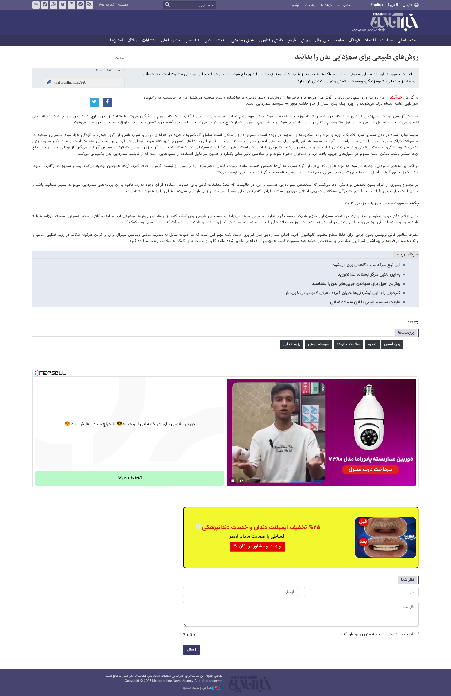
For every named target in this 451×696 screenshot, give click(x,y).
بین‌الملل (322, 40)
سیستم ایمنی (318, 344)
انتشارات (149, 40)
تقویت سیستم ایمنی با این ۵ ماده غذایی (365, 302)
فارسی (407, 5)
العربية (393, 5)
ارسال (191, 650)
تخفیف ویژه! (130, 478)
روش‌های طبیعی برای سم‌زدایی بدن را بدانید (357, 57)
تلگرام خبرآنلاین (80, 5)
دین (208, 40)
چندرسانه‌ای (170, 40)
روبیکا (36, 5)
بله (44, 5)
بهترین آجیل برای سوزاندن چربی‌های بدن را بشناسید (356, 284)
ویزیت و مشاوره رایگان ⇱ (257, 546)
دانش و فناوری (271, 40)
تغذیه (372, 344)
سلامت (119, 58)
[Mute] (241, 480)
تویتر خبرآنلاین (62, 5)
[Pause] (233, 480)
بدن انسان (392, 344)
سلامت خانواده (348, 344)
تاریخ (292, 40)
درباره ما (326, 5)
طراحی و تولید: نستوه (197, 688)
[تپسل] (37, 373)
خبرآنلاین (385, 22)
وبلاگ (132, 40)
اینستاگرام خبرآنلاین (71, 5)
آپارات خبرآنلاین (53, 5)
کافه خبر (192, 40)
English (377, 5)
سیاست (386, 40)
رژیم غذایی (291, 344)
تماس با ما (344, 5)
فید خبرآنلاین (89, 5)
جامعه (339, 40)
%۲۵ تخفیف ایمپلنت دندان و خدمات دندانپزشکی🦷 (257, 527)
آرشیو (295, 5)
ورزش (305, 40)
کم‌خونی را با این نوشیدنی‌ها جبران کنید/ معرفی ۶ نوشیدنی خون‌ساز (342, 293)
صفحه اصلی (407, 40)
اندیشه (221, 40)
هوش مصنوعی (242, 40)
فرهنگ (354, 40)
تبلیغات (310, 5)
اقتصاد (370, 40)
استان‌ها (116, 40)
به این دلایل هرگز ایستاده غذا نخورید (369, 274)
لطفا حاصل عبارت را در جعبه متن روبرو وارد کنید (379, 634)
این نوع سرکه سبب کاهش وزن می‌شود (366, 265)
